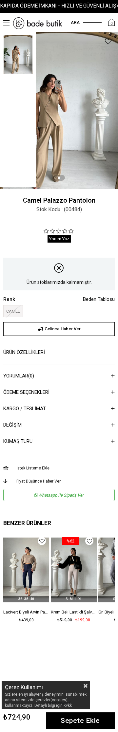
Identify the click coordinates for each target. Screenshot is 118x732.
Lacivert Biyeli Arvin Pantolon (26, 612)
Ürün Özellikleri (24, 352)
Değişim (12, 425)
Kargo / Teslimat (24, 409)
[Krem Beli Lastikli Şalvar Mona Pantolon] (74, 568)
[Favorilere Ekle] (108, 42)
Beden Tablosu (99, 299)
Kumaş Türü (17, 441)
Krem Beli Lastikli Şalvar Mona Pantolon (74, 612)
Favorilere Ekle (42, 541)
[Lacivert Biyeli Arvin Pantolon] (26, 568)
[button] (59, 178)
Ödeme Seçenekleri (26, 392)
